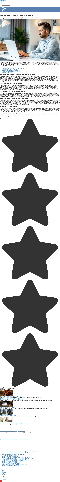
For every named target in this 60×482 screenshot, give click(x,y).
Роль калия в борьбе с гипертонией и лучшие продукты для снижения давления (12, 431)
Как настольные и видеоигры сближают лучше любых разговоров (10, 396)
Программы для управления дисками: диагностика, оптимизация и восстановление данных (14, 439)
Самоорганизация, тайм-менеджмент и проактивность (10, 70)
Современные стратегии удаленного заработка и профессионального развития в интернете (14, 423)
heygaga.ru (1, 2)
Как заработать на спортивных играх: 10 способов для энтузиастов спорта (11, 399)
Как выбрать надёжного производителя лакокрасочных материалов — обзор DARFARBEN (15, 452)
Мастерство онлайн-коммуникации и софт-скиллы (9, 69)
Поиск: (1, 5)
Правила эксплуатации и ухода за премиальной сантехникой (11, 463)
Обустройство (4, 470)
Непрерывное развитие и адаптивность (8, 72)
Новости (3, 11)
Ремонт (3, 9)
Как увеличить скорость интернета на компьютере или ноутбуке (10, 447)
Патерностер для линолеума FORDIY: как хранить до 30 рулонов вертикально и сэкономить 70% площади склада (19, 458)
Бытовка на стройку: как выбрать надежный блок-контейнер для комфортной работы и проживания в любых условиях (20, 451)
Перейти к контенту (3, 0)
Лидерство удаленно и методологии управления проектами (11, 71)
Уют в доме (3, 10)
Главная (3, 7)
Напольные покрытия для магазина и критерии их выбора (10, 462)
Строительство (4, 8)
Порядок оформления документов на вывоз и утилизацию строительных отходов (14, 464)
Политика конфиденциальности (4, 477)
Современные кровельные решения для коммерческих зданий (11, 465)
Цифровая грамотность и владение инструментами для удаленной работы (13, 68)
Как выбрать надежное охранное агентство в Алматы (8, 415)
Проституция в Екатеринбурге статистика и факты (7, 407)
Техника (3, 473)
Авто (2, 468)
